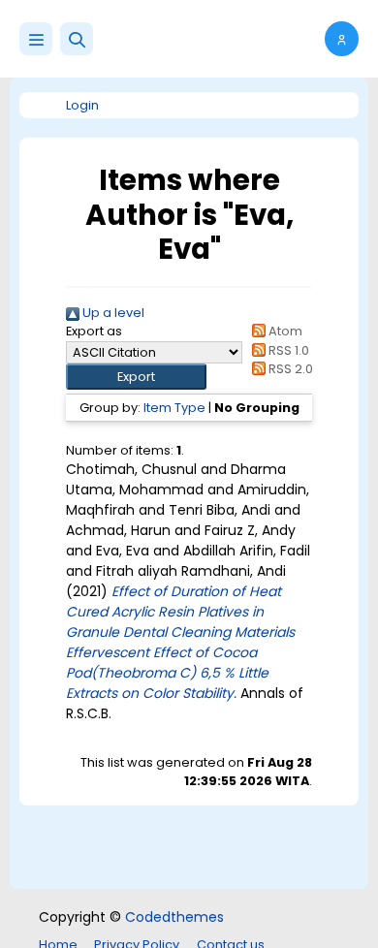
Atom (284, 331)
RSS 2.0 (289, 369)
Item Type (174, 407)
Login (82, 105)
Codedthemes (174, 917)
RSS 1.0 (287, 350)
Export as (94, 331)
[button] (76, 38)
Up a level (111, 312)
